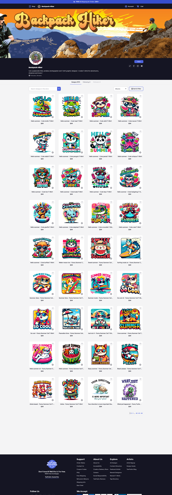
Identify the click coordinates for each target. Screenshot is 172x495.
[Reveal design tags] (53, 117)
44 (142, 413)
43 (139, 413)
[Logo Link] (39, 6)
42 (137, 413)
